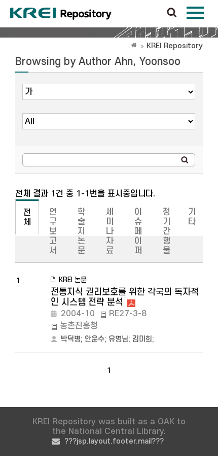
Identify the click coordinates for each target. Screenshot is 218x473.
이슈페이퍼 (138, 231)
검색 (171, 13)
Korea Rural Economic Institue (61, 13)
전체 (27, 217)
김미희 (142, 339)
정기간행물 (166, 231)
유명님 (118, 339)
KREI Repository (175, 46)
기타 (192, 217)
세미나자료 (110, 231)
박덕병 (71, 339)
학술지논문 (81, 231)
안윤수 (94, 339)
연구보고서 (53, 231)
